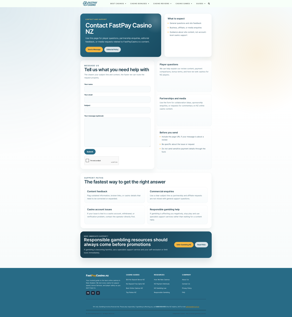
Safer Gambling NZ (184, 245)
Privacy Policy (187, 288)
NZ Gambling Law (160, 288)
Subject (87, 105)
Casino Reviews (161, 3)
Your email (88, 95)
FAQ (183, 292)
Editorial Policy (112, 49)
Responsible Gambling (162, 292)
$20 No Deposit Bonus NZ (135, 279)
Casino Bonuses (138, 3)
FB (88, 293)
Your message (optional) (94, 116)
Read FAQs (201, 245)
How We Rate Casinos (162, 279)
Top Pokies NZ (131, 292)
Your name (88, 84)
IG (93, 293)
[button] (208, 3)
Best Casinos (117, 3)
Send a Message (94, 49)
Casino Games (183, 3)
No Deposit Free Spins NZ (135, 284)
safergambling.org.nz (192, 307)
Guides (199, 3)
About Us (185, 279)
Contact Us (186, 284)
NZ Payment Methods (161, 284)
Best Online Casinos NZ (134, 288)
